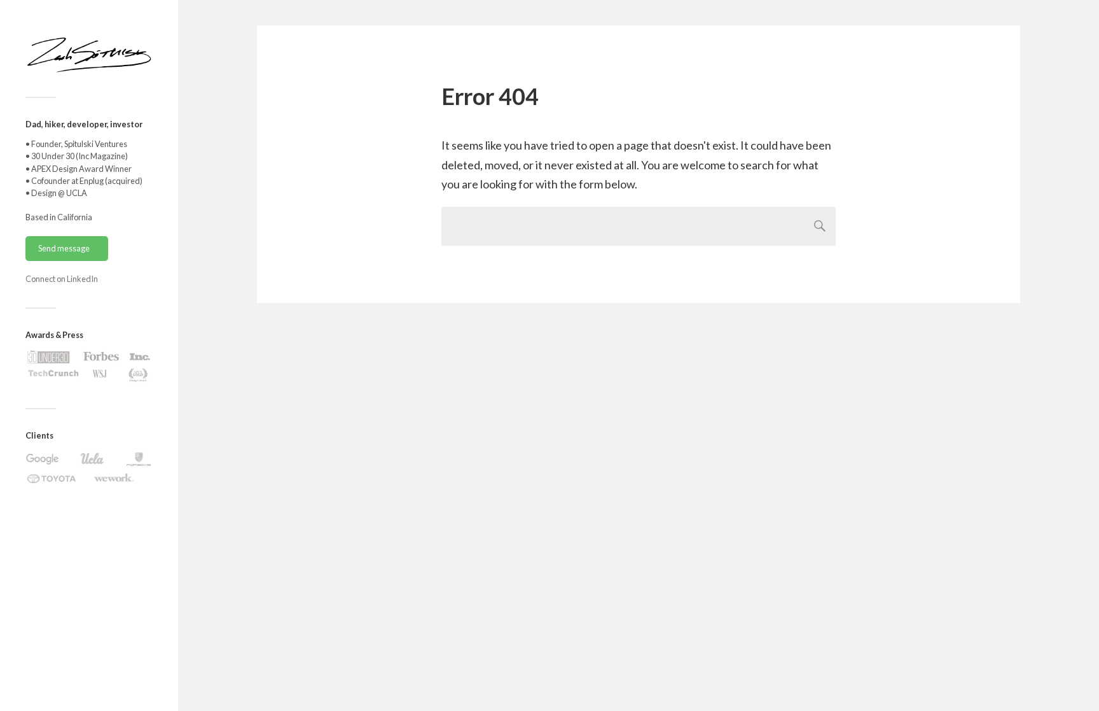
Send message (64, 248)
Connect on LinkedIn (61, 279)
